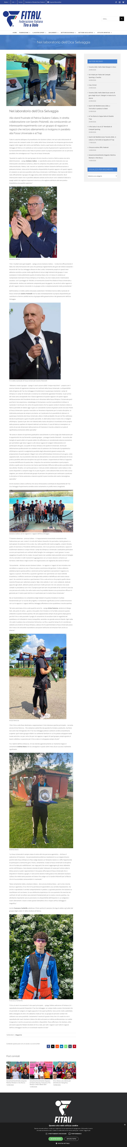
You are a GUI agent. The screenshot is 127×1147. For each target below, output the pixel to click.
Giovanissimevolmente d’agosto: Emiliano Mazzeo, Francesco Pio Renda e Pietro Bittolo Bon (41, 1070)
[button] (7, 1074)
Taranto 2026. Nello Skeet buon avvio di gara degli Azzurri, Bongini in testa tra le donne (102, 95)
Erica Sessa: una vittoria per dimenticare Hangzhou (64, 1070)
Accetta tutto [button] (56, 1139)
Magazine (18, 1035)
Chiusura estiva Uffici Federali (99, 147)
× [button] (125, 1125)
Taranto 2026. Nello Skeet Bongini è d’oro (102, 67)
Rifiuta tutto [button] (71, 1139)
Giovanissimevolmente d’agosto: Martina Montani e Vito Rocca (18, 1070)
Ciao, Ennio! (93, 85)
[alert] (63, 1135)
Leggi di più (87, 1130)
